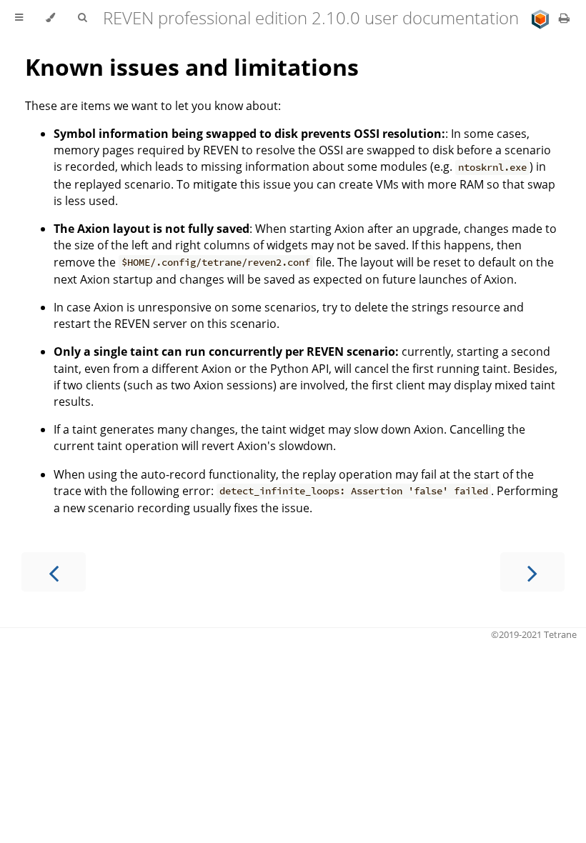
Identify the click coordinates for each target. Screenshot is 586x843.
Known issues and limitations (192, 66)
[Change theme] (50, 18)
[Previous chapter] (53, 572)
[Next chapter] (532, 572)
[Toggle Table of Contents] (19, 18)
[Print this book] (564, 18)
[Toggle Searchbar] (82, 18)
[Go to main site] (541, 18)
